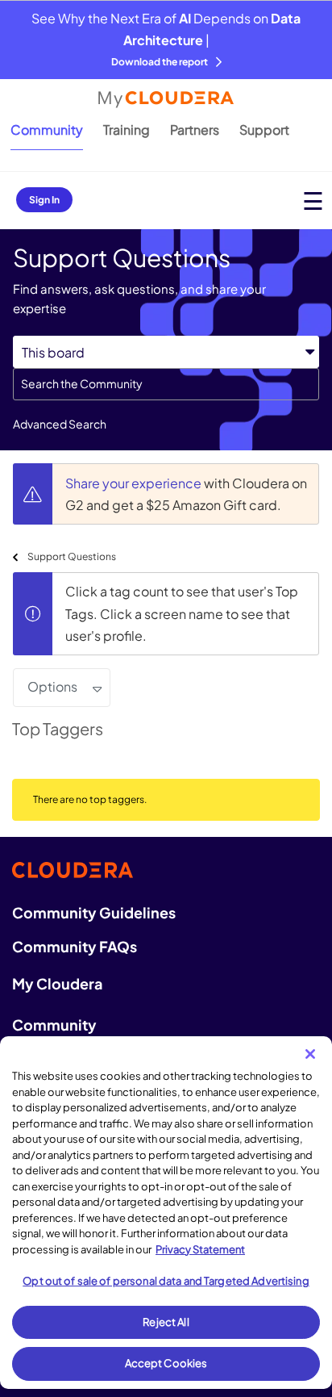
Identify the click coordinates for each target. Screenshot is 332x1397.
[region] (166, 1212)
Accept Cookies (166, 1363)
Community (46, 129)
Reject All (166, 1321)
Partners (194, 129)
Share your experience (134, 483)
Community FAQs (74, 946)
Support (264, 129)
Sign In (44, 200)
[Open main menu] (313, 200)
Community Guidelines (94, 912)
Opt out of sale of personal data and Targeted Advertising (166, 1280)
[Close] (310, 1054)
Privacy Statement (200, 1249)
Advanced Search (59, 423)
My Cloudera (57, 983)
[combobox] (166, 384)
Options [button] (52, 686)
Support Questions (71, 556)
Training (126, 129)
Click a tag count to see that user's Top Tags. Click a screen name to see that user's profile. (181, 613)
